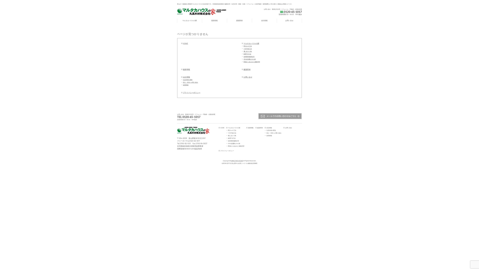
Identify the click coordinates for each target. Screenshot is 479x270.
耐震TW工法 (247, 54)
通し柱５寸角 (248, 51)
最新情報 (186, 69)
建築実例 (247, 69)
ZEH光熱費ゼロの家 (250, 59)
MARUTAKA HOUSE (237, 161)
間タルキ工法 (248, 46)
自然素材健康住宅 (249, 57)
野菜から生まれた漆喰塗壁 (252, 62)
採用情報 (185, 85)
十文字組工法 (248, 49)
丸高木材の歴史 (187, 80)
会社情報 (186, 77)
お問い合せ (248, 77)
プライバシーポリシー (191, 92)
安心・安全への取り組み (190, 82)
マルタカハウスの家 (251, 43)
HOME (185, 43)
